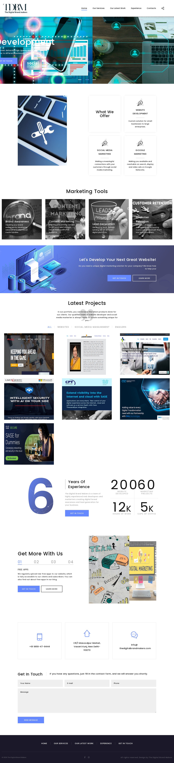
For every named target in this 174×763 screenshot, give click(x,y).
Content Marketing (61, 221)
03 (53, 562)
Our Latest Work (117, 8)
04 (70, 562)
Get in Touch (119, 278)
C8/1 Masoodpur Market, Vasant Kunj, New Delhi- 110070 (87, 647)
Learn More (144, 278)
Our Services (99, 8)
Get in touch (87, 61)
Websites (63, 326)
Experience (136, 8)
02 (36, 562)
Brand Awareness (17, 221)
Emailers (120, 326)
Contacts (151, 8)
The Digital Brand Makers (160, 757)
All (50, 326)
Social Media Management (92, 326)
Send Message (31, 720)
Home (84, 8)
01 (20, 562)
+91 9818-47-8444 (39, 646)
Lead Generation (103, 224)
